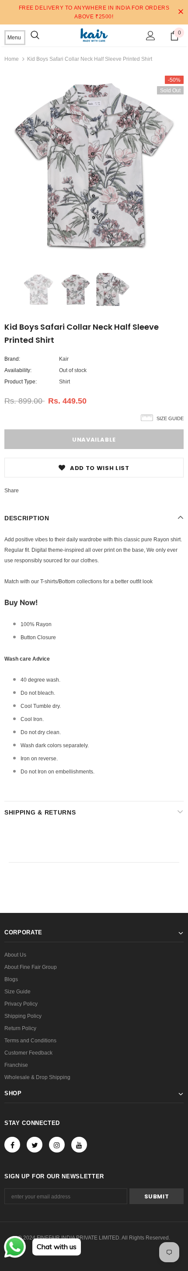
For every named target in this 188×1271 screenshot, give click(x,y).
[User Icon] (150, 35)
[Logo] (94, 35)
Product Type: (20, 382)
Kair (64, 359)
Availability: (17, 370)
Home (11, 59)
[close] (180, 12)
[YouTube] (79, 1145)
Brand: (12, 359)
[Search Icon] (35, 35)
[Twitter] (34, 1145)
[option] (94, 165)
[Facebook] (12, 1145)
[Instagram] (57, 1145)
